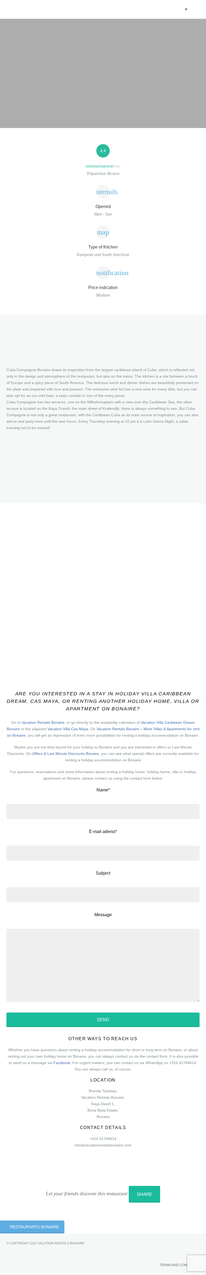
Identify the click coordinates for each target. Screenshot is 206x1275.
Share (144, 1194)
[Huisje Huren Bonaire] (45, 9)
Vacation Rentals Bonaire (43, 722)
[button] (181, 9)
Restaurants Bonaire (34, 1227)
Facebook (61, 1063)
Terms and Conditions (179, 1265)
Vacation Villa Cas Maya (67, 729)
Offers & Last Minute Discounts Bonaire (65, 753)
